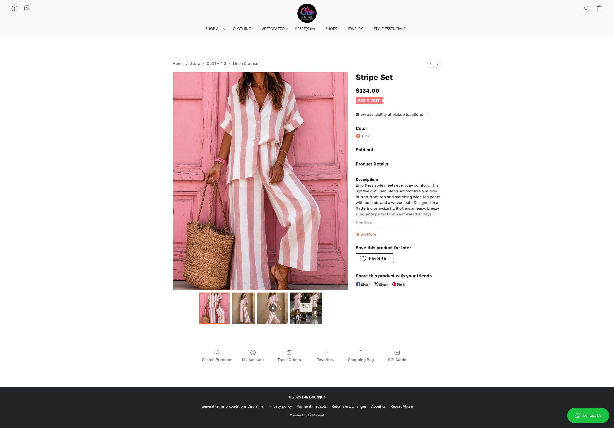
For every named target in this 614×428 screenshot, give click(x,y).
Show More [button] (366, 234)
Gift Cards (397, 359)
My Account (253, 359)
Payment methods (312, 406)
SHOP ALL (214, 28)
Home (178, 63)
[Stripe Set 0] (214, 308)
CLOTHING (242, 28)
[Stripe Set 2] (272, 308)
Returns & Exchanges (349, 406)
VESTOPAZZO (274, 28)
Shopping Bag (361, 359)
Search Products (217, 359)
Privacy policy (280, 406)
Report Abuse (402, 406)
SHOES (331, 28)
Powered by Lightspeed (307, 415)
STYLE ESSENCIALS (389, 28)
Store (195, 63)
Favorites (325, 359)
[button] (588, 415)
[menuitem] (431, 63)
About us (378, 406)
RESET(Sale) (305, 28)
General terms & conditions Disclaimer (233, 406)
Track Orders (289, 359)
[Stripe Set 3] (305, 308)
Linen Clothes (245, 63)
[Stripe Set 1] (243, 308)
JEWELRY (356, 28)
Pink (366, 136)
